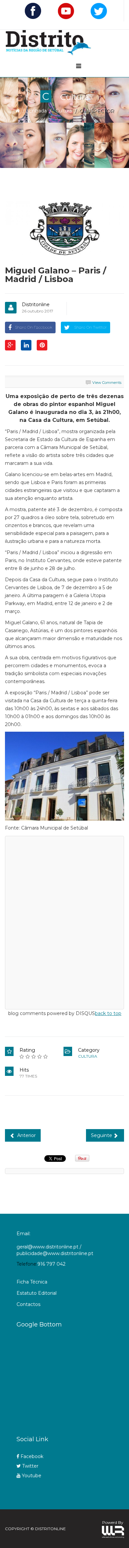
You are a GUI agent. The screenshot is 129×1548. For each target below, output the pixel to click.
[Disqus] (64, 921)
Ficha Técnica (32, 1282)
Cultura (64, 111)
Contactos (28, 1304)
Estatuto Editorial (37, 1293)
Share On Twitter (90, 327)
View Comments (106, 382)
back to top (108, 1013)
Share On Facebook (33, 327)
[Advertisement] (73, 1379)
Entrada (38, 111)
